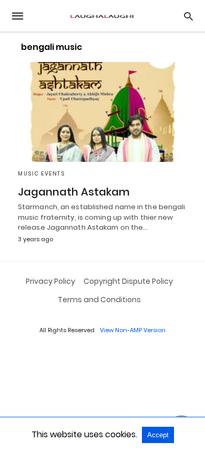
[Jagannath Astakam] (102, 112)
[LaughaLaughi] (102, 16)
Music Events (41, 174)
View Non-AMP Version (133, 330)
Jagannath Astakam (74, 191)
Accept (158, 435)
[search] (188, 16)
